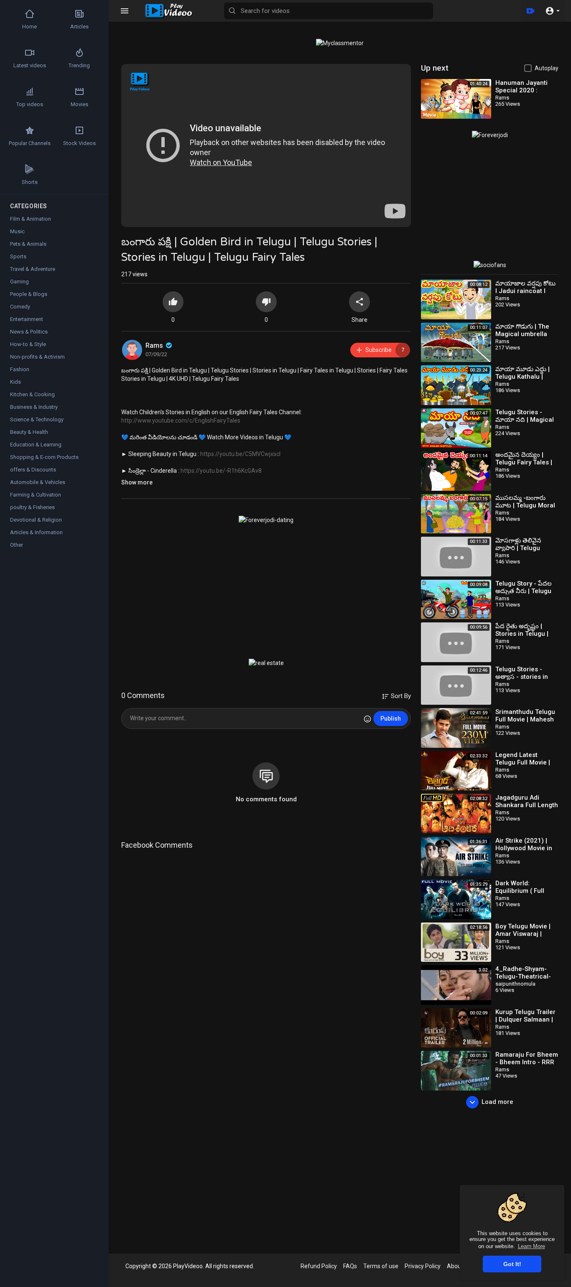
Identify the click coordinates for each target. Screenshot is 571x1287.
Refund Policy (319, 1266)
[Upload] (530, 11)
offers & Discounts (33, 469)
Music (17, 231)
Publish (390, 718)
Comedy (20, 306)
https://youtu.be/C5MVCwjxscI (240, 454)
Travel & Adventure (32, 269)
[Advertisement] (266, 591)
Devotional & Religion (36, 520)
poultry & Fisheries (32, 507)
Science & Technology (37, 419)
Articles (79, 26)
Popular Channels (30, 143)
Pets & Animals (28, 244)
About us (459, 1266)
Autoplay (546, 68)
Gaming (19, 281)
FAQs (350, 1266)
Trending (79, 65)
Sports (18, 256)
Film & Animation (30, 219)
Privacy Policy (423, 1266)
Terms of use (380, 1266)
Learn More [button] (531, 1246)
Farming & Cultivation (35, 495)
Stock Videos (79, 143)
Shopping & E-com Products (44, 457)
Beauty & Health (29, 432)
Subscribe (384, 350)
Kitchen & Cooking (32, 394)
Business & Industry (34, 407)
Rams (155, 345)
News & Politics (29, 332)
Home (29, 26)
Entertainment (26, 319)
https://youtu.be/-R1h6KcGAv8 (221, 470)
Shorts (30, 182)
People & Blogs (28, 294)
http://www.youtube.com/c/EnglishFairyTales (180, 420)
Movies (79, 104)
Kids (15, 382)
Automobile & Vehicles (37, 482)
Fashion (19, 369)
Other (16, 545)
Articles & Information (36, 532)
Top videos (29, 104)
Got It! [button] (512, 1264)
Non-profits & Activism (37, 357)
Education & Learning (35, 444)
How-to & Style (28, 344)
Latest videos (29, 65)
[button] (552, 11)
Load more (497, 1102)
